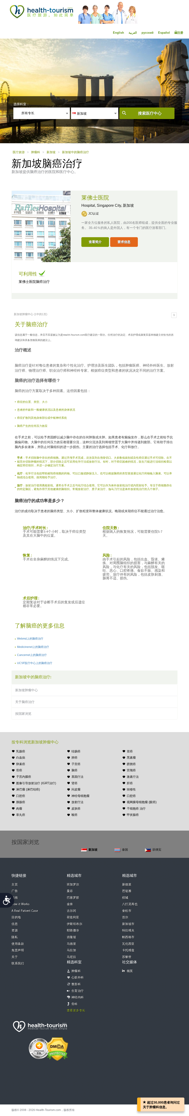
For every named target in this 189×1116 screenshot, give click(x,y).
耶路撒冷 (73, 930)
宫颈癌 (131, 770)
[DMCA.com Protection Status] (57, 1048)
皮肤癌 (75, 808)
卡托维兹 (128, 950)
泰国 (125, 849)
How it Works (21, 904)
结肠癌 (75, 751)
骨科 (74, 1004)
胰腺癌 (20, 802)
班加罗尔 (73, 884)
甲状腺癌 (133, 815)
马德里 (71, 943)
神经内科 (77, 997)
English (118, 32)
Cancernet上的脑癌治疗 (32, 655)
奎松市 (127, 911)
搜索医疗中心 (150, 113)
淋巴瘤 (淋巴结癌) (28, 789)
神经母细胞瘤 (80, 796)
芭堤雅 (127, 891)
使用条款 (18, 943)
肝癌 (130, 783)
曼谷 (70, 891)
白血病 (20, 757)
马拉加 (71, 950)
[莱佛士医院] (41, 226)
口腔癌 (20, 796)
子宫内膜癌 (23, 776)
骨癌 (19, 770)
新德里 (127, 884)
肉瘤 (19, 808)
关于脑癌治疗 (25, 702)
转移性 (131, 789)
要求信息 (124, 242)
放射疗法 (77, 802)
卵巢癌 (20, 764)
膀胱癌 (131, 764)
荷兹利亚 (73, 917)
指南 (15, 897)
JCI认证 (93, 213)
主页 (15, 884)
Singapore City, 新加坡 (115, 205)
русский (148, 32)
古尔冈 (71, 911)
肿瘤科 (35, 152)
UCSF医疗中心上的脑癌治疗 (34, 663)
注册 (180, 32)
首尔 (125, 917)
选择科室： (21, 104)
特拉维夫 (128, 930)
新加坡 (51, 152)
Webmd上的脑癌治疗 (30, 638)
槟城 (125, 897)
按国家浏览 (23, 713)
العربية (133, 32)
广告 (15, 891)
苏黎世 (127, 957)
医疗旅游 (19, 152)
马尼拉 (71, 957)
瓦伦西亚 (128, 943)
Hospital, (89, 205)
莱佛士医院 (95, 198)
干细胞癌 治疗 (136, 808)
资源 (15, 930)
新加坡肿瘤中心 (26, 690)
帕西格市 (128, 937)
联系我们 (18, 963)
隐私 (15, 937)
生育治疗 (77, 991)
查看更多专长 (76, 1010)
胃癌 (130, 751)
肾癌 (74, 783)
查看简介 (95, 242)
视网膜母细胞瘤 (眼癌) (142, 802)
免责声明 (18, 950)
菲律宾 (156, 849)
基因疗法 (77, 776)
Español (164, 32)
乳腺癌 (20, 751)
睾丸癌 (20, 815)
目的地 (16, 917)
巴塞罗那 (73, 897)
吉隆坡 (71, 937)
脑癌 (74, 770)
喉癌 (74, 815)
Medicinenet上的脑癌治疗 (33, 647)
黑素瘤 (131, 757)
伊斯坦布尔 (75, 924)
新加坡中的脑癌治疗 (75, 152)
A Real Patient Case (25, 911)
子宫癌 (75, 764)
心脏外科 (77, 977)
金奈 (70, 904)
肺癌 (74, 757)
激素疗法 (133, 776)
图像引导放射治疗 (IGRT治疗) (36, 783)
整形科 (76, 984)
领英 (130, 971)
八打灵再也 (130, 904)
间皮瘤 (75, 789)
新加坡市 (128, 924)
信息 (15, 924)
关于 (15, 957)
